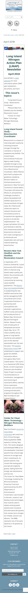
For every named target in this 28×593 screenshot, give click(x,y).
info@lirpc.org (14, 555)
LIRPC (14, 6)
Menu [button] (15, 30)
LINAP (13, 534)
